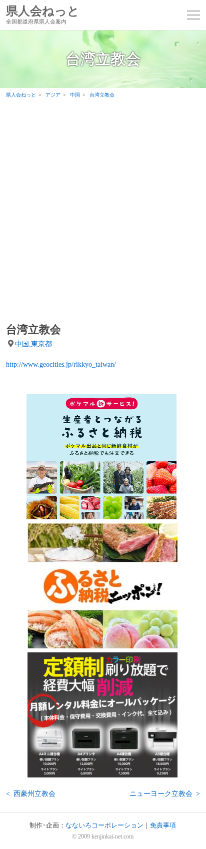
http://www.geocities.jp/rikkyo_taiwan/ (61, 364)
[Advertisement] (103, 210)
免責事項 (163, 825)
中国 (22, 344)
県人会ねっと (43, 15)
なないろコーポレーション (105, 825)
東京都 (41, 344)
